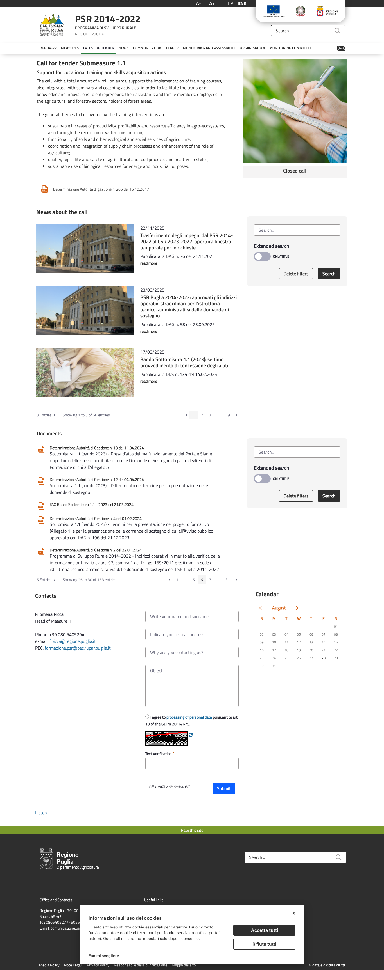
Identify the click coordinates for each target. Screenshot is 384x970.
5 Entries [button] (45, 580)
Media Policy (49, 965)
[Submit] (337, 31)
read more (148, 263)
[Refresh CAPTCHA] (191, 734)
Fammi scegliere (104, 955)
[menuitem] (48, 48)
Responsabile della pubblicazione (140, 965)
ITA (231, 3)
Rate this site (192, 830)
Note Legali (73, 965)
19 (227, 415)
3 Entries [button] (45, 415)
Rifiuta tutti (264, 944)
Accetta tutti (264, 930)
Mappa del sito (184, 965)
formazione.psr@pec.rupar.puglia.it (78, 648)
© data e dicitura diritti (327, 965)
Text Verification (159, 753)
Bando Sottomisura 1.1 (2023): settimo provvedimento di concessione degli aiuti (184, 362)
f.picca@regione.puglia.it (72, 641)
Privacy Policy (98, 965)
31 (227, 580)
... (218, 415)
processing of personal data (189, 717)
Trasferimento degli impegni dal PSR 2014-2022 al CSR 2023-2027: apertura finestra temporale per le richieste (186, 241)
